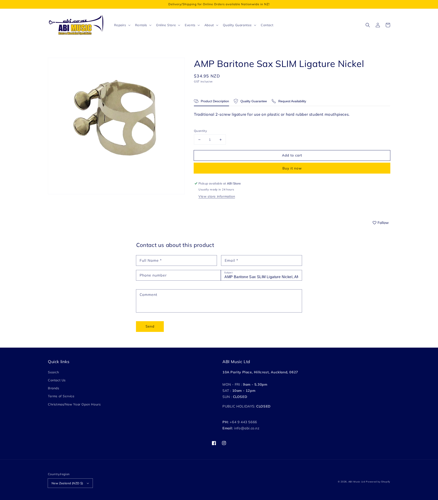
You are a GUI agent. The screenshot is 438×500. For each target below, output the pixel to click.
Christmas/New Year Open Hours (74, 404)
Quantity (200, 131)
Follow (383, 222)
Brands (53, 388)
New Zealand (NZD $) (67, 483)
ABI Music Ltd (356, 481)
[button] (368, 25)
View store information (216, 196)
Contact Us (57, 380)
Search (53, 372)
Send (150, 326)
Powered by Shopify (378, 481)
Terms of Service (61, 396)
